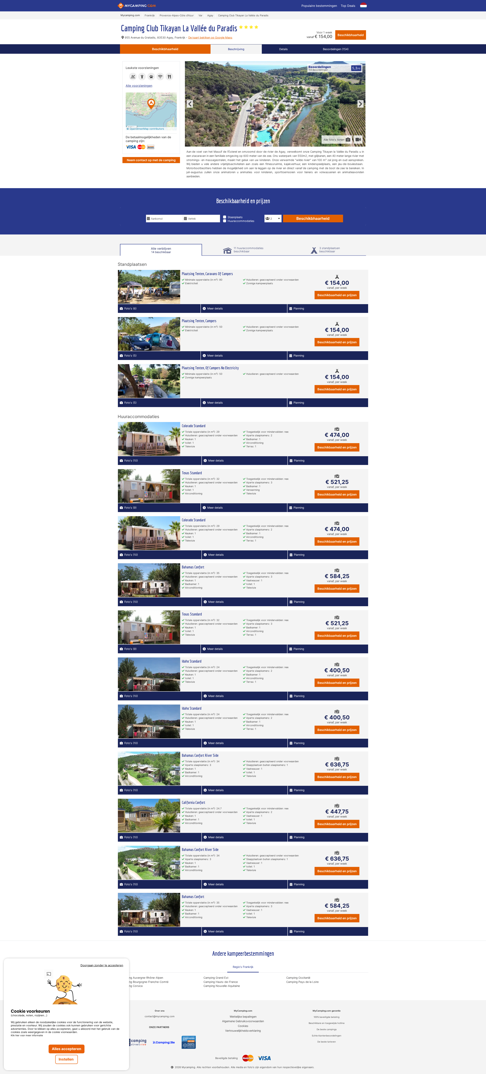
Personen (271, 212)
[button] (151, 104)
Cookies (243, 1025)
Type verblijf (233, 212)
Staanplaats (235, 217)
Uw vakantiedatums (161, 212)
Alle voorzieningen (139, 86)
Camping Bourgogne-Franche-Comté (144, 981)
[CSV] (134, 1042)
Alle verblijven (161, 250)
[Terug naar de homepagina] (137, 6)
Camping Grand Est (216, 977)
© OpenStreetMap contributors (145, 128)
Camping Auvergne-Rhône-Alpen (142, 977)
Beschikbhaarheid (351, 35)
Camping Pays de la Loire (302, 981)
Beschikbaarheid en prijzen (337, 295)
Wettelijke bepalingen (243, 1016)
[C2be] (163, 1042)
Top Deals (348, 6)
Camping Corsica (132, 985)
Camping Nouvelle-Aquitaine (222, 985)
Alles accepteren (66, 1049)
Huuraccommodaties (241, 221)
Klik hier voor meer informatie (27, 1035)
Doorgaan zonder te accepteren (101, 965)
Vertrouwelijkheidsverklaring (243, 1030)
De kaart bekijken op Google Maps (210, 37)
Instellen (66, 1059)
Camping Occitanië (298, 977)
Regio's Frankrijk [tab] (243, 966)
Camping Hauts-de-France (221, 981)
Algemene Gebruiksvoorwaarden (243, 1021)
